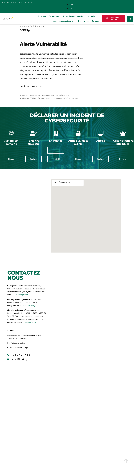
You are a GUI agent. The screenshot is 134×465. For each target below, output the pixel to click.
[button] (130, 19)
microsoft (74, 98)
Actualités (92, 16)
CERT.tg (66, 98)
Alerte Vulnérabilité (43, 44)
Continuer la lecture (31, 86)
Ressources (83, 21)
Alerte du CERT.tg (29, 98)
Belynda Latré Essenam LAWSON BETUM (38, 95)
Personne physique (33, 142)
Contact (95, 21)
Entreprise (55, 140)
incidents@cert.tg (29, 322)
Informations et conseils (72, 16)
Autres (100, 140)
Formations (54, 16)
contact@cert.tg (22, 295)
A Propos (42, 16)
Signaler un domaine (11, 142)
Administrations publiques (123, 142)
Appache (58, 98)
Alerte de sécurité (48, 98)
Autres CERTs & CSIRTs (78, 142)
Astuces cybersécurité (63, 21)
